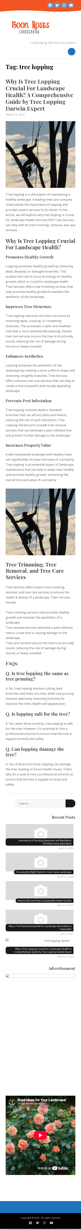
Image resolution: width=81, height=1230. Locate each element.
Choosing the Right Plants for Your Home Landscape (44, 872)
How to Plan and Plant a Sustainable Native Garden (45, 900)
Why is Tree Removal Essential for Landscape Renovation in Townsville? (40, 928)
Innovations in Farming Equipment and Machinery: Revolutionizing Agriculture (45, 842)
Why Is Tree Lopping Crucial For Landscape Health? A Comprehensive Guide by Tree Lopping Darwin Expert (39, 95)
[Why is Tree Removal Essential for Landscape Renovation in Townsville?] (39, 920)
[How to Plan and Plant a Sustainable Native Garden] (39, 891)
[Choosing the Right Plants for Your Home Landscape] (39, 863)
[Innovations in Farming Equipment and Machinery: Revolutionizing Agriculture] (39, 834)
